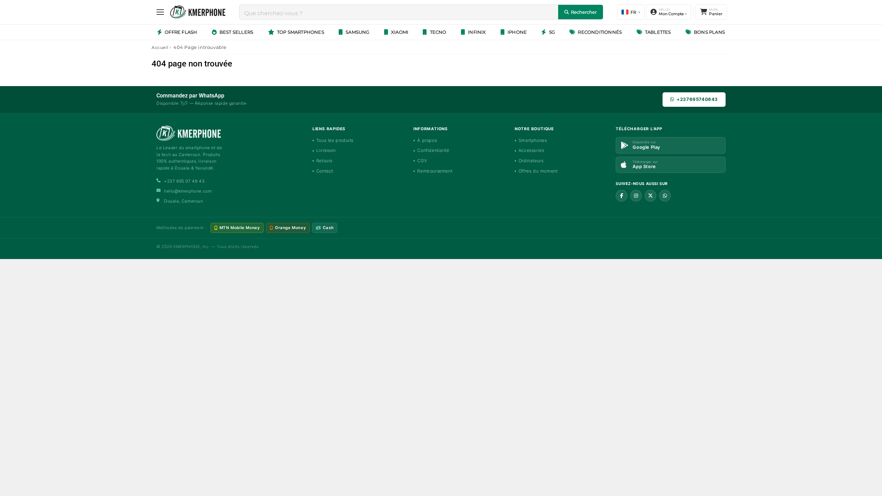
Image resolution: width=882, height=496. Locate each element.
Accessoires (531, 150)
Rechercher (584, 12)
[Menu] (160, 12)
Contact (324, 171)
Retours (324, 160)
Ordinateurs (531, 160)
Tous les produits (334, 140)
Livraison (326, 150)
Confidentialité (433, 150)
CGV (422, 160)
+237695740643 (697, 99)
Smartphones (533, 140)
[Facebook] (621, 196)
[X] (650, 196)
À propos (427, 140)
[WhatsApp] (665, 196)
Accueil (160, 47)
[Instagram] (636, 196)
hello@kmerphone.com (188, 191)
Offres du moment (538, 171)
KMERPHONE (186, 246)
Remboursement (434, 171)
